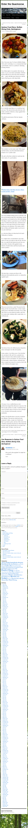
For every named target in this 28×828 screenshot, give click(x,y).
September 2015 (5, 709)
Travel (11, 580)
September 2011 (5, 761)
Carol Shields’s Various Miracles (8, 550)
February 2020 (5, 638)
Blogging (20, 562)
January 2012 (5, 757)
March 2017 (5, 685)
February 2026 (5, 586)
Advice (3, 562)
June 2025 (4, 590)
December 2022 (5, 606)
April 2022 (4, 612)
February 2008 (5, 789)
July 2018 (4, 664)
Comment (3, 471)
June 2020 (4, 633)
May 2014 (4, 730)
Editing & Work (19, 567)
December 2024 (5, 593)
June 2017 (4, 681)
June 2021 (4, 621)
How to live (21, 572)
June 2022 (4, 609)
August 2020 (5, 630)
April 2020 (4, 636)
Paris (5, 576)
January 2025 (5, 592)
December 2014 (5, 721)
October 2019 (5, 644)
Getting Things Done (5, 572)
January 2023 (5, 605)
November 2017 (5, 674)
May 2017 (4, 682)
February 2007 (5, 802)
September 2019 (5, 645)
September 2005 (5, 805)
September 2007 (5, 794)
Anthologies (6, 535)
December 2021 (5, 616)
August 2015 (5, 710)
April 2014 (4, 731)
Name (2, 488)
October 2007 (5, 793)
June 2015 (4, 713)
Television (9, 578)
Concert (14, 566)
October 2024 (5, 594)
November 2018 (5, 658)
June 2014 (4, 729)
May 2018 (4, 666)
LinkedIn (16, 526)
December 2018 (5, 657)
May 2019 (4, 650)
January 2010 (5, 774)
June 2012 (4, 754)
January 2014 (5, 735)
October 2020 (5, 628)
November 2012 (5, 751)
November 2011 (5, 758)
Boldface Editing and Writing (18, 15)
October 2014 (5, 723)
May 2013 (4, 743)
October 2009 (5, 775)
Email (2, 493)
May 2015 (4, 714)
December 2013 (5, 737)
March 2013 (5, 746)
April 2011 (4, 765)
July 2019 (4, 648)
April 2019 (4, 652)
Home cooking (15, 572)
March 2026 (5, 585)
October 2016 (5, 692)
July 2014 (4, 727)
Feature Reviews (7, 539)
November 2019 (5, 642)
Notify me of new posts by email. (9, 504)
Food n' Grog (14, 430)
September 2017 (5, 677)
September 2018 (5, 661)
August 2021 (5, 618)
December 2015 (5, 705)
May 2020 (4, 634)
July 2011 (4, 763)
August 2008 (5, 783)
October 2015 (5, 708)
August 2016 (5, 694)
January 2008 (5, 790)
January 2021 (5, 624)
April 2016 (4, 700)
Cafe (6, 565)
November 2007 (5, 791)
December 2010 (5, 769)
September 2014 (5, 725)
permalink (15, 431)
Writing (15, 580)
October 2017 (5, 676)
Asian (7, 562)
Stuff (18, 576)
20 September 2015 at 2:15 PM (12, 449)
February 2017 (5, 686)
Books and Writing (6, 17)
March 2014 (5, 733)
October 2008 (5, 781)
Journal (3, 573)
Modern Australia (4, 575)
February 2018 (5, 670)
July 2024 (4, 596)
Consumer (18, 566)
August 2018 (5, 662)
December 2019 (5, 641)
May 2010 (4, 771)
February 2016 (5, 702)
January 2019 (5, 656)
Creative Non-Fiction (6, 567)
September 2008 (5, 782)
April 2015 (4, 716)
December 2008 (5, 778)
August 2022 (5, 608)
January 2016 (5, 704)
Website (3, 498)
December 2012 (5, 750)
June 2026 (4, 584)
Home (3, 15)
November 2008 (5, 779)
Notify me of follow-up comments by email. (11, 502)
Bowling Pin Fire (7, 537)
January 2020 (5, 640)
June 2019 (4, 649)
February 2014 (5, 734)
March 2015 (5, 717)
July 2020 (4, 632)
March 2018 (5, 669)
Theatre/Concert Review (17, 578)
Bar (17, 562)
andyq (14, 31)
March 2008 (5, 787)
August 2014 (5, 726)
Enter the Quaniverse (12, 3)
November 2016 (5, 690)
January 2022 (5, 614)
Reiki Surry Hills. (13, 519)
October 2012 (5, 753)
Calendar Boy (6, 538)
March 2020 (5, 637)
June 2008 (4, 786)
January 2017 (5, 688)
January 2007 (5, 803)
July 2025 (4, 589)
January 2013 (5, 749)
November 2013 (5, 738)
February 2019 (5, 654)
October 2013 (5, 739)
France (14, 570)
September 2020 (5, 629)
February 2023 (5, 604)
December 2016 (5, 689)
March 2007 (5, 801)
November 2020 (5, 626)
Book (3, 564)
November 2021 (5, 617)
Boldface (18, 525)
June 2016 (4, 697)
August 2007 (5, 795)
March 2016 (5, 701)
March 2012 (5, 755)
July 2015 (4, 712)
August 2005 (5, 806)
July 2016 (4, 696)
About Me (8, 15)
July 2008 (4, 785)
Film (16, 568)
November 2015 (5, 706)
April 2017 (4, 684)
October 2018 (5, 660)
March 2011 (5, 766)
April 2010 (4, 773)
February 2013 (5, 747)
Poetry (9, 576)
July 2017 (4, 680)
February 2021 (5, 622)
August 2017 (5, 678)
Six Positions (6, 541)
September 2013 (5, 741)
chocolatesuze (9, 447)
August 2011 (5, 762)
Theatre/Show (4, 580)
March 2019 (5, 653)
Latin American (8, 573)
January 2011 (5, 767)
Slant (5, 542)
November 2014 (5, 722)
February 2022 (5, 613)
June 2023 (4, 600)
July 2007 (4, 797)
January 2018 (5, 672)
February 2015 (5, 718)
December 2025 (5, 588)
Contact (17, 17)
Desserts (13, 567)
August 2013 (5, 742)
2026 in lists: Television (7, 555)
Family (13, 568)
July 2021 (4, 620)
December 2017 (5, 673)
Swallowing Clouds (7, 543)
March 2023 (5, 602)
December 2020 (5, 625)
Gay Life (17, 570)
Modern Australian (14, 575)
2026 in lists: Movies (6, 551)
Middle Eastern (15, 573)
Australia (13, 562)
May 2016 (4, 698)
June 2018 (4, 665)
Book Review (9, 564)
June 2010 (4, 770)
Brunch (3, 566)
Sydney (22, 430)
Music (13, 17)
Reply (7, 456)
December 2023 (5, 597)
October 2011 (5, 759)
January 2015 (5, 719)
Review (18, 430)
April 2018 (4, 668)
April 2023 (4, 601)
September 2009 (5, 777)
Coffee (10, 566)
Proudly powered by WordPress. (8, 812)
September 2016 (5, 693)
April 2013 (4, 745)
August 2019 (5, 646)
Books (15, 564)
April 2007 (4, 799)
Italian (5, 431)
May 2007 (4, 798)
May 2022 (4, 610)
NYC (2, 576)
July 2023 (4, 598)
